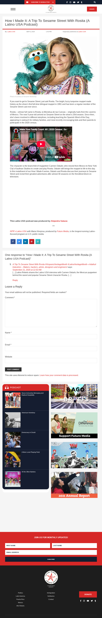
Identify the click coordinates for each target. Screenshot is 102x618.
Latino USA (11, 32)
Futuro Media (63, 231)
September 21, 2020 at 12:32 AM (27, 270)
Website (8, 357)
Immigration (51, 593)
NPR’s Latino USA (18, 231)
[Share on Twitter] (19, 243)
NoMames (51, 596)
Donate (92, 9)
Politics (20, 593)
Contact (51, 599)
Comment (10, 297)
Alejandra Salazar (59, 221)
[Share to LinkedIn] (25, 243)
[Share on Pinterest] (31, 243)
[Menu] (13, 9)
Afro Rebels (20, 606)
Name (8, 333)
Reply (15, 280)
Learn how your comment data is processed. (59, 375)
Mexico (20, 602)
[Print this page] (37, 243)
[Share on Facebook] (13, 243)
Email (8, 345)
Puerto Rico (20, 599)
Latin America (20, 596)
